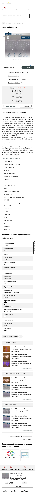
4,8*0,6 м (6, 288)
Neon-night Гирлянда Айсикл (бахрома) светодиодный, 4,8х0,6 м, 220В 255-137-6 (21, 411)
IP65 (5, 316)
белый (5, 330)
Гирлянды (8, 23)
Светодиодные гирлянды (11, 336)
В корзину (25, 106)
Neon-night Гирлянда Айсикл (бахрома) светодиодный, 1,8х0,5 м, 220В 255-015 (21, 356)
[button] (13, 59)
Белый (5, 325)
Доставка (17, 469)
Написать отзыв (27, 439)
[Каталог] (3, 3)
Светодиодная (8, 273)
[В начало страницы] (31, 490)
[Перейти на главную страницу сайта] (14, 3)
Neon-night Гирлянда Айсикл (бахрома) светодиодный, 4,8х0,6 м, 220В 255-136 (21, 425)
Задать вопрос (34, 247)
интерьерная (7, 311)
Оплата (11, 469)
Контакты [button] (4, 10)
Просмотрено (24, 491)
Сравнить (4, 491)
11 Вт (5, 302)
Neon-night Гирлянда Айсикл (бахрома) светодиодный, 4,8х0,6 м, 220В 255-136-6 (21, 418)
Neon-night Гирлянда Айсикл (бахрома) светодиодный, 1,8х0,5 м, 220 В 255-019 (21, 349)
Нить (5, 283)
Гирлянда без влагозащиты (11, 292)
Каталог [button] (4, 469)
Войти (18, 10)
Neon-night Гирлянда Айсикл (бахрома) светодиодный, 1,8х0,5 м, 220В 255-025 (21, 387)
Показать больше (27, 368)
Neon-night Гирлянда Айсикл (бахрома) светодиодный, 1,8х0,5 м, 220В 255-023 (21, 394)
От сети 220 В (7, 278)
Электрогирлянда (9, 321)
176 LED (6, 297)
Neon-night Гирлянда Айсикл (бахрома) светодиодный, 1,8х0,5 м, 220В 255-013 (21, 363)
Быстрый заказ (11, 106)
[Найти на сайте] (31, 16)
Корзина (30, 10)
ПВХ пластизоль (8, 306)
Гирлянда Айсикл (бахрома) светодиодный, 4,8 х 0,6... (18, 478)
